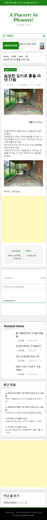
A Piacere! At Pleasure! (23, 17)
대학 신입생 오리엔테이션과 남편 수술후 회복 (20, 3)
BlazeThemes (28, 515)
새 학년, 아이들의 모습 (17, 418)
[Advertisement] (23, 219)
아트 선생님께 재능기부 (27, 356)
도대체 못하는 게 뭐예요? (28, 346)
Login (42, 278)
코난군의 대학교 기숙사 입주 (22, 44)
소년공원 (9, 85)
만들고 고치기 (10, 70)
